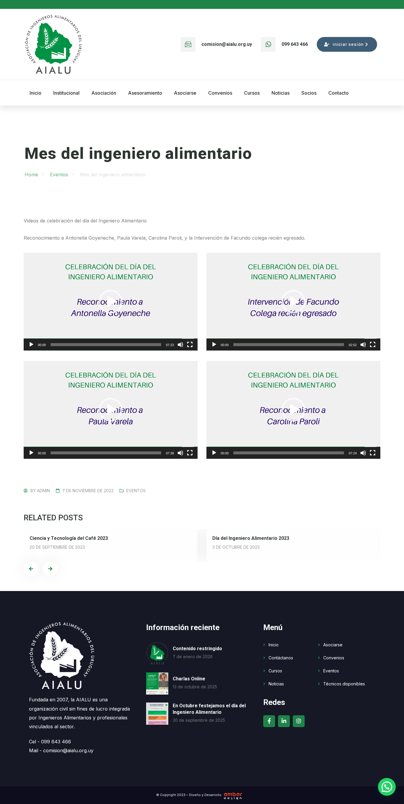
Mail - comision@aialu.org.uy (61, 750)
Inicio (274, 644)
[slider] (106, 344)
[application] (111, 302)
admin (43, 490)
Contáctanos (281, 657)
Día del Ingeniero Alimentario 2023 (250, 538)
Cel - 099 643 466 (50, 742)
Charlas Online (189, 679)
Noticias (276, 683)
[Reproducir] (31, 345)
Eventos (136, 490)
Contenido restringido (197, 648)
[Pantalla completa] (190, 345)
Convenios (333, 657)
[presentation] (31, 568)
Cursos (275, 670)
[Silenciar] (180, 345)
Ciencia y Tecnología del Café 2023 (69, 538)
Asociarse (332, 644)
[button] (110, 302)
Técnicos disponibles (344, 683)
